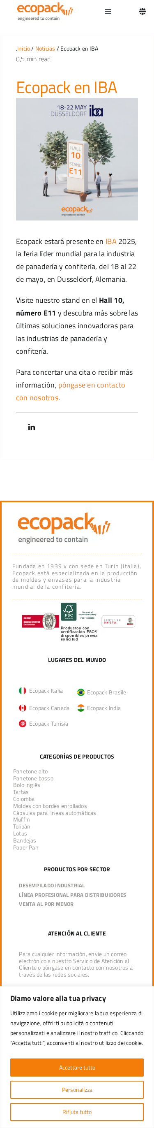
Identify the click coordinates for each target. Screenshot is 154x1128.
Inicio (23, 48)
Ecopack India (103, 707)
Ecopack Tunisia (47, 723)
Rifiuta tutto (77, 1111)
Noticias (45, 48)
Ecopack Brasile (105, 692)
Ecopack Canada (47, 707)
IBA (111, 241)
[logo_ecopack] (64, 512)
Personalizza (77, 1089)
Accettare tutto (77, 1067)
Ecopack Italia (44, 690)
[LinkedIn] (31, 427)
